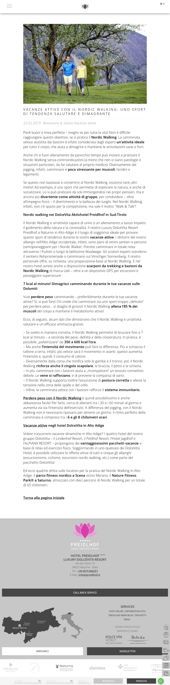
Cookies (133, 631)
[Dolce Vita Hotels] (114, 640)
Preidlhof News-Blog (121, 615)
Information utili (135, 611)
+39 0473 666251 (88, 571)
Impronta (122, 631)
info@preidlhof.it (89, 575)
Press (127, 619)
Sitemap (119, 626)
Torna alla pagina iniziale (43, 497)
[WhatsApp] (160, 681)
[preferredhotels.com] (158, 668)
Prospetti (140, 615)
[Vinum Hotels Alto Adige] (34, 668)
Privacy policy (132, 626)
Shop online (116, 611)
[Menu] (9, 7)
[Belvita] (138, 640)
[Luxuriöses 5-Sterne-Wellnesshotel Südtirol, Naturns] (81, 582)
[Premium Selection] (10, 668)
